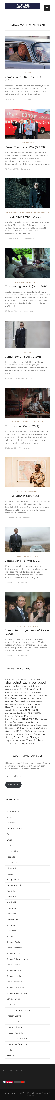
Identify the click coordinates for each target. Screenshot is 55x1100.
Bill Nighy (35, 686)
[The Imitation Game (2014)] (27, 404)
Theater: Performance (17, 1044)
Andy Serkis (36, 679)
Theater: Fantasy (14, 1021)
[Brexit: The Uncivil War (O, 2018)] (27, 125)
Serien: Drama (13, 965)
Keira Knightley (35, 713)
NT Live (9, 212)
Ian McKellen (25, 707)
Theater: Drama (31, 492)
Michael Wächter (13, 725)
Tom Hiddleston (36, 740)
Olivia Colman (40, 728)
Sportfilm (11, 1004)
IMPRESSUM (17, 1071)
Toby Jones (9, 741)
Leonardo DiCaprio (14, 716)
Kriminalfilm (35, 282)
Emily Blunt (9, 701)
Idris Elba (34, 707)
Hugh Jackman (34, 704)
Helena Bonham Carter (15, 704)
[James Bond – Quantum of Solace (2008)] (27, 608)
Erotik (9, 840)
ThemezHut (28, 1096)
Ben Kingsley (10, 686)
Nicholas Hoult (12, 728)
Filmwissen (12, 862)
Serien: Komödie (14, 982)
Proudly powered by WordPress (18, 1093)
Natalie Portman (42, 725)
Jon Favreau (10, 713)
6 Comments (26, 655)
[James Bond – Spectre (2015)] (27, 335)
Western (11, 1055)
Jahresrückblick (14, 885)
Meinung (11, 925)
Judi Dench (21, 713)
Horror (10, 874)
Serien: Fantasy (14, 970)
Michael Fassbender (14, 722)
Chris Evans (38, 692)
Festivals (11, 857)
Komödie (11, 891)
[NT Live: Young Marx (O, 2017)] (27, 194)
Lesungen (11, 908)
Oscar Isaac (10, 731)
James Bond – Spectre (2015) (23, 356)
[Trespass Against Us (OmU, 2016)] (27, 264)
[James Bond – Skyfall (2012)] (27, 541)
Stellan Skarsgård (31, 737)
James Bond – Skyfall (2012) (22, 560)
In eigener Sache (14, 879)
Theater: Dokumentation (18, 1010)
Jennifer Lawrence (13, 710)
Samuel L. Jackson (14, 734)
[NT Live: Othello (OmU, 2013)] (27, 473)
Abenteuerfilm (24, 556)
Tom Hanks (20, 741)
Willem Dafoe (11, 743)
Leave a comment (27, 239)
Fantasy (10, 845)
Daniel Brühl (33, 695)
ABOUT (6, 1071)
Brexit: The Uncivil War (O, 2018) (25, 147)
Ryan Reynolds (38, 731)
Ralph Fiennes (24, 731)
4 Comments (24, 169)
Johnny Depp (31, 710)
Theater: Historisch (22, 212)
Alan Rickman (11, 679)
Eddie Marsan (37, 698)
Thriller (10, 1050)
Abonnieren (13, 784)
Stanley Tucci (12, 737)
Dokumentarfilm (14, 828)
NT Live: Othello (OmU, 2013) (23, 495)
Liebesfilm (11, 913)
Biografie (17, 422)
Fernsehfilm (27, 143)
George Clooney (37, 701)
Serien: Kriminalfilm (16, 987)
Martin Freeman (11, 719)
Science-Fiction (14, 942)
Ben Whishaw (23, 686)
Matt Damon (26, 718)
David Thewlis (25, 698)
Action (27, 73)
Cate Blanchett (30, 689)
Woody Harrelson (26, 743)
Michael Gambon (31, 722)
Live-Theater (12, 919)
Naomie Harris (28, 725)
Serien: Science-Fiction (17, 993)
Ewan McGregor (22, 701)
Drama (24, 282)
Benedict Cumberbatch (26, 682)
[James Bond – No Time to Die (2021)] (27, 53)
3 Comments (24, 518)
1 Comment (26, 99)
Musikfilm (11, 930)
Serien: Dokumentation (17, 959)
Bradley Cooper (12, 689)
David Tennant (12, 698)
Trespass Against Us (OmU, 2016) (26, 286)
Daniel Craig (43, 695)
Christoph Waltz (11, 695)
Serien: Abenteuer (15, 948)
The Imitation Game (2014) (22, 426)
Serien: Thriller (13, 999)
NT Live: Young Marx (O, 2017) (23, 216)
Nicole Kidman (26, 728)
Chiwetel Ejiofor (27, 692)
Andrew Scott (23, 679)
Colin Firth (23, 695)
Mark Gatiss (30, 716)
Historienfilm (36, 422)
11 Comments (24, 448)
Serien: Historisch (15, 976)
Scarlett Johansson (35, 734)
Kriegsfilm (11, 896)
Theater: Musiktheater (17, 1038)
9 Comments (26, 582)
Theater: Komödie (41, 212)
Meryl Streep (41, 719)
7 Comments (26, 378)
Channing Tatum (12, 692)
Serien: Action (13, 953)
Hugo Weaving (11, 707)
